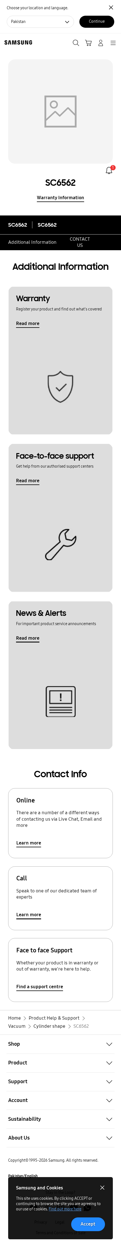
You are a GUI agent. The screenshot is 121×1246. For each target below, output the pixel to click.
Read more (27, 323)
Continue (97, 21)
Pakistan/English (23, 1176)
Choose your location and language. (37, 8)
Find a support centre (39, 987)
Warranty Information (60, 198)
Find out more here (65, 1209)
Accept (87, 1224)
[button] (60, 1044)
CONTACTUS (80, 242)
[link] (109, 170)
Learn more (28, 843)
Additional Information (32, 242)
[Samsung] (17, 42)
